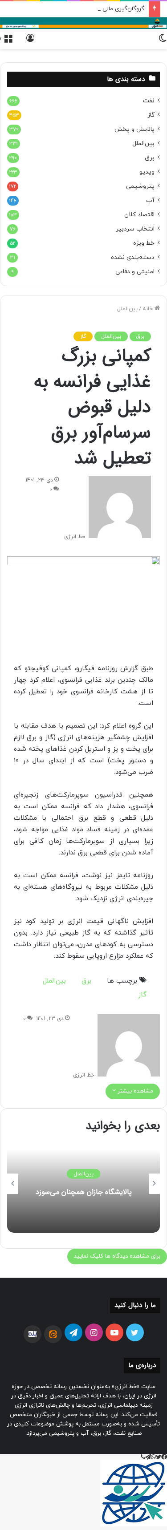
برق (140, 336)
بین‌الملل (127, 309)
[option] (83, 1184)
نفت (149, 101)
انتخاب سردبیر (135, 229)
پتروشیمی (140, 186)
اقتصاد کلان (139, 214)
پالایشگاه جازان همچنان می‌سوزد (84, 1192)
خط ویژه (144, 243)
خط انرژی (75, 536)
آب (150, 200)
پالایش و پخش (134, 129)
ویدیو (147, 172)
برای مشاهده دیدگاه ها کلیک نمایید (117, 1256)
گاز (83, 336)
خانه (149, 309)
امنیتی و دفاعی (135, 271)
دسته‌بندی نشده (133, 257)
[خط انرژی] (83, 23)
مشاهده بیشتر (134, 1091)
